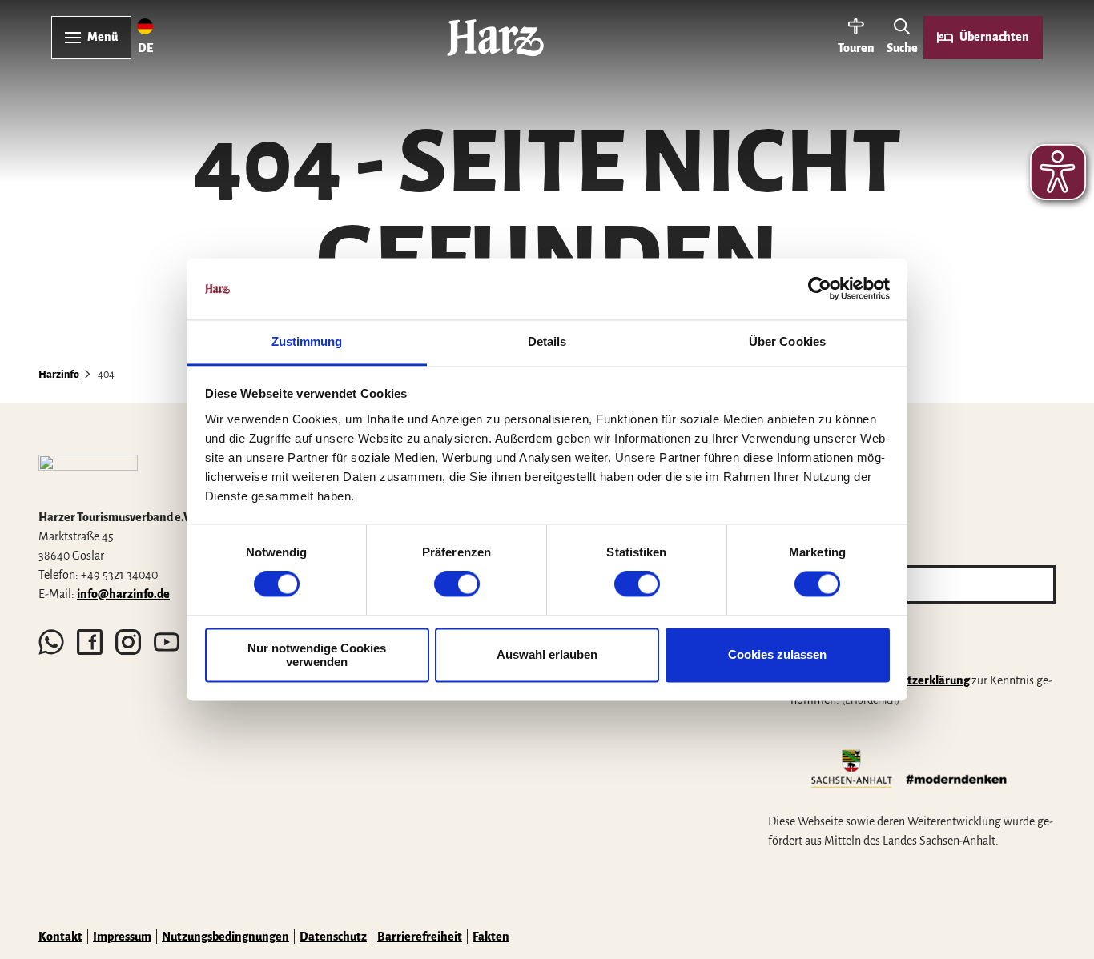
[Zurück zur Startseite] (495, 37)
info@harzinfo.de (123, 594)
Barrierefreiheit (419, 936)
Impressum (122, 936)
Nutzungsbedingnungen (225, 936)
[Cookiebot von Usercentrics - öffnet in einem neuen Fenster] (820, 289)
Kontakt (60, 936)
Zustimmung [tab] (307, 341)
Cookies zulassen (777, 655)
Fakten (491, 936)
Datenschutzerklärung (910, 680)
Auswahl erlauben (547, 655)
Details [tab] (547, 341)
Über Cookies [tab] (787, 341)
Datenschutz (333, 936)
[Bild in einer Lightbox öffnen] (88, 475)
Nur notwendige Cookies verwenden (316, 654)
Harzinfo (58, 374)
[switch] (457, 584)
